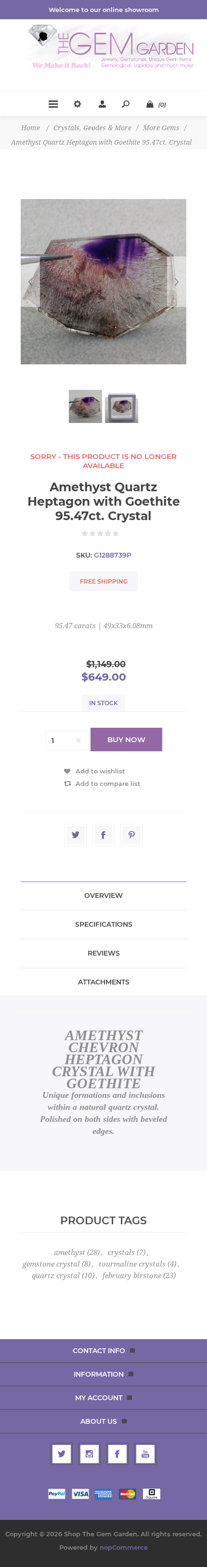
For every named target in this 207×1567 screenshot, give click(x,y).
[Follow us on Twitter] (61, 1454)
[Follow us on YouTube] (145, 1454)
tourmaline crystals (132, 1264)
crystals (121, 1252)
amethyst (69, 1252)
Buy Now (126, 739)
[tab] (103, 895)
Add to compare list (108, 783)
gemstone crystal (51, 1264)
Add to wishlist (100, 771)
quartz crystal (56, 1275)
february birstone (132, 1275)
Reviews (104, 953)
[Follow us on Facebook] (117, 1454)
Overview (103, 895)
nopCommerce (124, 1547)
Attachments (103, 982)
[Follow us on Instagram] (89, 1454)
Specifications (103, 924)
